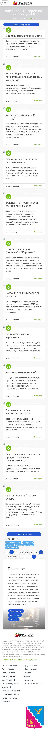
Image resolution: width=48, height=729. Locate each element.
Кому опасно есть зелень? (21, 372)
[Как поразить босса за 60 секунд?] (24, 108)
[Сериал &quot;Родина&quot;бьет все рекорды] (24, 487)
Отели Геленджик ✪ (10, 683)
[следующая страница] (39, 556)
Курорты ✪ (6, 687)
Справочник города (10, 694)
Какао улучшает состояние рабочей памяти (21, 160)
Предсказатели (30, 665)
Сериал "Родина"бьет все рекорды (21, 496)
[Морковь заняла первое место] (24, 29)
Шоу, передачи (30, 669)
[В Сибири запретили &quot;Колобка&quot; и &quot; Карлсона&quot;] (24, 240)
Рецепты (28, 673)
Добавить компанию (11, 690)
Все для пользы (16, 611)
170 (14, 557)
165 (26, 552)
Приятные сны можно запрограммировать (19, 411)
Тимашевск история (10, 698)
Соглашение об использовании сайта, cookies (19, 660)
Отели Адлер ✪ (8, 676)
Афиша (27, 676)
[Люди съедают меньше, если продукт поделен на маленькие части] (24, 445)
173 (29, 557)
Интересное (14, 615)
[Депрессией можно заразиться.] (24, 327)
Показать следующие (24, 534)
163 (16, 552)
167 (36, 552)
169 (9, 557)
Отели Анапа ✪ (8, 673)
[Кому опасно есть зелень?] (24, 365)
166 (31, 552)
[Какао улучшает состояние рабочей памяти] (24, 152)
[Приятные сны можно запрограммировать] (24, 403)
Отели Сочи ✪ (8, 669)
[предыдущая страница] (6, 552)
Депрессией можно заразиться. (17, 335)
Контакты (6, 701)
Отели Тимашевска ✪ (11, 665)
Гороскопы (29, 680)
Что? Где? (13, 619)
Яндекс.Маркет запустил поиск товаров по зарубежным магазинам (24, 77)
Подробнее (38, 56)
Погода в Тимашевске (33, 683)
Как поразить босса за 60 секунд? (20, 116)
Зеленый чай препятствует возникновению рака (22, 204)
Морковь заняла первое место (24, 35)
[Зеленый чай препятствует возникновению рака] (24, 194)
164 (21, 552)
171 (19, 557)
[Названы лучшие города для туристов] (24, 286)
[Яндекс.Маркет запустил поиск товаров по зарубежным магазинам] (24, 65)
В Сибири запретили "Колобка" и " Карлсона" (20, 250)
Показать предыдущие (21, 24)
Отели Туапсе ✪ (8, 680)
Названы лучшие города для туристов (22, 294)
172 (24, 557)
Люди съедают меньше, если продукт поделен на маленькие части (23, 457)
